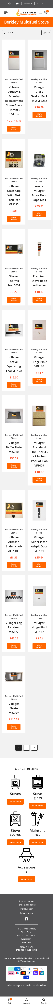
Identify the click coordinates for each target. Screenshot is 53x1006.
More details (14, 128)
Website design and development (22, 985)
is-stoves (30, 901)
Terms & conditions (27, 904)
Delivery (28, 3)
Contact (41, 3)
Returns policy (26, 913)
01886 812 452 (26, 947)
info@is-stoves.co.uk (26, 949)
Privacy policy (26, 908)
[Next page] (34, 748)
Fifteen (43, 985)
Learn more (15, 801)
